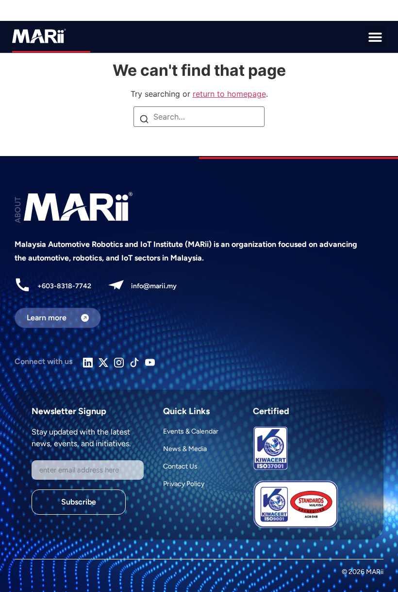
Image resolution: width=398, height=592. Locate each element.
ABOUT (17, 210)
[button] (375, 37)
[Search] (144, 120)
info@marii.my (154, 286)
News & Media (185, 449)
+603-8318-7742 (64, 286)
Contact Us (180, 466)
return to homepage (229, 94)
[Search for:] (199, 116)
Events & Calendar (190, 431)
